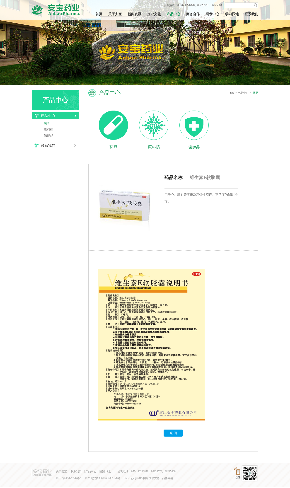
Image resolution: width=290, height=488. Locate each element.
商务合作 (193, 14)
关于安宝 (115, 14)
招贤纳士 (105, 471)
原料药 (48, 129)
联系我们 (251, 14)
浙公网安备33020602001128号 (102, 478)
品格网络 (167, 478)
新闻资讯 (134, 14)
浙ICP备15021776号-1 (69, 478)
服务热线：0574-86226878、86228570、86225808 (193, 5)
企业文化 (154, 14)
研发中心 (212, 14)
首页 (99, 14)
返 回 (173, 433)
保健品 (48, 135)
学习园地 (232, 14)
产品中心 (173, 14)
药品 (47, 124)
